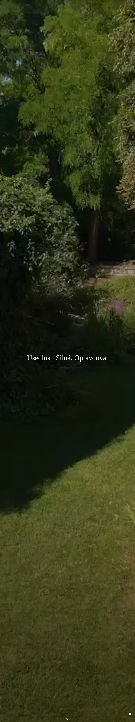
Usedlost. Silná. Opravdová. (67, 358)
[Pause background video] (130, 714)
